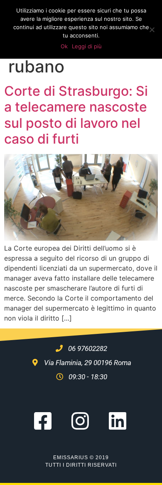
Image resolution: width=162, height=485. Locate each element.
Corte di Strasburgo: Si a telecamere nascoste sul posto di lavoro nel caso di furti (76, 115)
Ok (64, 46)
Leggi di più (87, 46)
